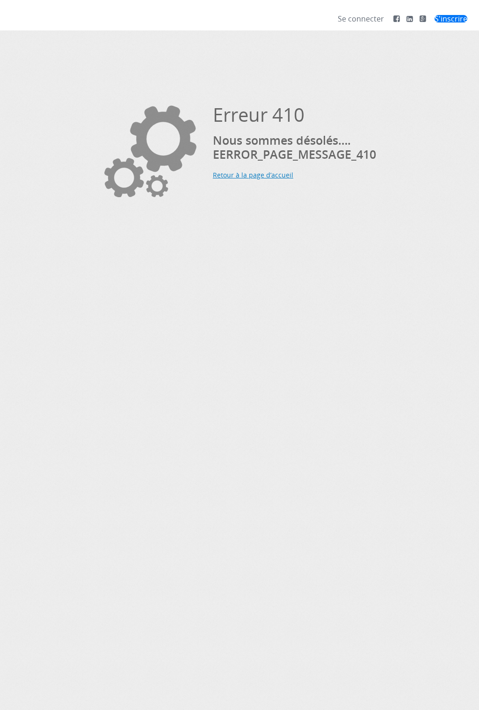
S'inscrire (451, 18)
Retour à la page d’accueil (253, 174)
